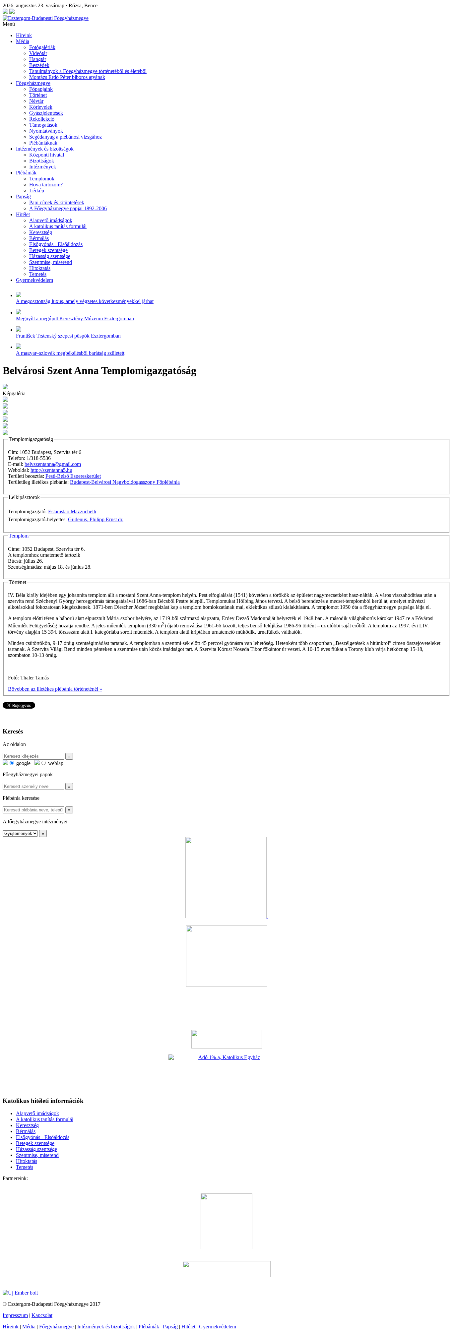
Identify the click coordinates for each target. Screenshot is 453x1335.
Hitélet (23, 214)
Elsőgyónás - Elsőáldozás (56, 244)
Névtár (36, 101)
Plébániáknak (43, 143)
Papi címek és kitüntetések (56, 202)
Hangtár (37, 59)
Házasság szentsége (49, 256)
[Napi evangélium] (226, 1039)
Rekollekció (41, 119)
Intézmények (42, 166)
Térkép (36, 190)
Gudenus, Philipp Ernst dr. (95, 519)
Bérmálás (39, 238)
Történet (38, 95)
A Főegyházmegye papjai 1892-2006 (68, 208)
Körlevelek (40, 107)
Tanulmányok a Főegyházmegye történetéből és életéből (88, 71)
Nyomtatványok (46, 131)
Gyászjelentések (46, 113)
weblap (55, 763)
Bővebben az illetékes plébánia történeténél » (55, 689)
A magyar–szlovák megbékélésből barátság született (70, 353)
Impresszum (15, 1315)
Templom (19, 536)
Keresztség (40, 232)
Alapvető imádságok (50, 220)
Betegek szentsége (48, 250)
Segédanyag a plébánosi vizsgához (65, 137)
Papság (23, 196)
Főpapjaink (41, 89)
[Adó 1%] (226, 1072)
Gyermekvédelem (34, 280)
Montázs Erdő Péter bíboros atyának (67, 77)
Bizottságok (41, 160)
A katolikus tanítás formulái (58, 226)
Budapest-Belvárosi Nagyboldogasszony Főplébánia (125, 482)
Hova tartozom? (46, 184)
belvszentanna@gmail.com (53, 464)
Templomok (41, 178)
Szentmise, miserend (50, 262)
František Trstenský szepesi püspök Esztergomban (68, 336)
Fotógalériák (42, 47)
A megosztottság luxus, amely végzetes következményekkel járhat (85, 301)
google (23, 763)
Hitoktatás (39, 268)
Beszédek (39, 65)
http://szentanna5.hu (51, 470)
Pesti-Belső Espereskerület (73, 476)
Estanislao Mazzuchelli (72, 511)
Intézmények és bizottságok (45, 149)
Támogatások (43, 125)
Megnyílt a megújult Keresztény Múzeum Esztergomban (75, 318)
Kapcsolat (42, 1315)
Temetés (37, 274)
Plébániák (26, 172)
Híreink (24, 35)
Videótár (38, 53)
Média (22, 41)
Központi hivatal (46, 155)
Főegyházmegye (33, 83)
